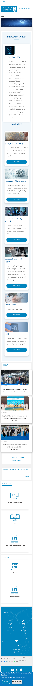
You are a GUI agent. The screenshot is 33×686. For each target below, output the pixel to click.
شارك (14, 523)
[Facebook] (1, 662)
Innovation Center (25, 8)
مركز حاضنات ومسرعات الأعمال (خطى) (15, 545)
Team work (16, 315)
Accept (6, 682)
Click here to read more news (16, 459)
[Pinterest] (12, 662)
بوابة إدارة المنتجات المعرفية (15, 502)
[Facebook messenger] (4, 662)
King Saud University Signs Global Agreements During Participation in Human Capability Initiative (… (14, 418)
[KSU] (9, 8)
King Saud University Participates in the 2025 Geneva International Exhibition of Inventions (15, 391)
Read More (16, 162)
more (27, 477)
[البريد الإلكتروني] (17, 662)
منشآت (15, 573)
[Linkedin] (7, 662)
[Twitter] (9, 662)
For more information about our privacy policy (13, 678)
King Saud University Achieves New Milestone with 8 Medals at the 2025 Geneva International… (15, 447)
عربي (3, 1)
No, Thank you (17, 682)
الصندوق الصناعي (15, 596)
